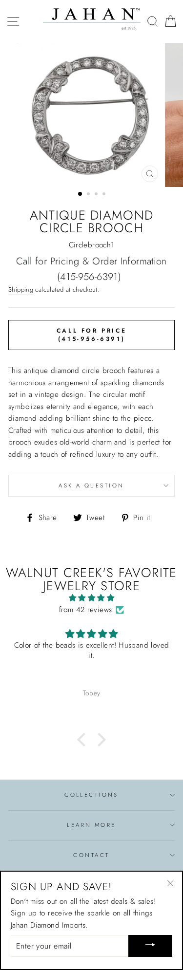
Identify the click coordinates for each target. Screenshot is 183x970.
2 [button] (89, 194)
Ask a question (91, 485)
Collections (91, 795)
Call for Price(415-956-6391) (91, 334)
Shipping (20, 289)
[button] (84, 739)
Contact (91, 855)
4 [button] (104, 194)
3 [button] (97, 194)
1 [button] (80, 194)
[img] (91, 598)
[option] (92, 115)
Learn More (91, 825)
